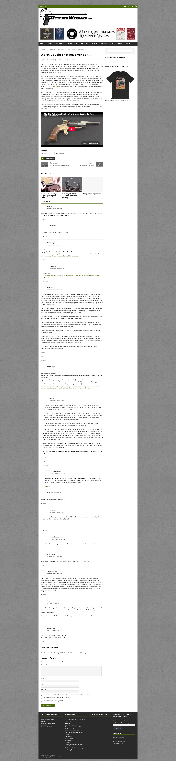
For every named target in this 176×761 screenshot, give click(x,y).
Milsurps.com (68, 736)
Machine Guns (106, 43)
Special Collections (55, 43)
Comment (44, 665)
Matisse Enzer (56, 537)
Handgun (52, 49)
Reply (44, 219)
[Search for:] (120, 51)
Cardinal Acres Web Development (58, 757)
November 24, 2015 (48, 60)
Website (43, 689)
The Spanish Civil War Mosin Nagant (75, 748)
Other (119, 43)
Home (42, 43)
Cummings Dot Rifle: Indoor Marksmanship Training (70, 196)
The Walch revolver (52, 86)
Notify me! (118, 728)
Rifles (93, 43)
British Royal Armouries (47, 719)
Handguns (71, 43)
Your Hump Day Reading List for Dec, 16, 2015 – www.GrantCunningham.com (68, 653)
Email (43, 684)
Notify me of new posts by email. (53, 701)
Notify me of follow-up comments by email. (56, 698)
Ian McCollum (60, 60)
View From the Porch (46, 727)
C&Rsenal (67, 723)
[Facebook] (128, 6)
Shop (128, 43)
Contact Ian (43, 6)
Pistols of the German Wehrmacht (74, 744)
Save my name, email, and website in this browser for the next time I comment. (67, 695)
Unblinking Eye (69, 750)
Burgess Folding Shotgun (92, 194)
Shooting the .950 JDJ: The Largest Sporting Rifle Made (50, 196)
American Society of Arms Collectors (75, 719)
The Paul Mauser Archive (71, 746)
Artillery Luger (69, 721)
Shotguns (84, 43)
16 (75, 60)
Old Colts (67, 742)
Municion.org (68, 740)
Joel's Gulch (44, 725)
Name (43, 679)
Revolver (69, 60)
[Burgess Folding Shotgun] (93, 184)
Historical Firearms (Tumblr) (48, 723)
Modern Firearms (69, 738)
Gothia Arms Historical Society (73, 727)
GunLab (43, 721)
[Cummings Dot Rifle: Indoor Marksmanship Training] (72, 184)
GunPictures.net (69, 729)
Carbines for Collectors (71, 725)
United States (50, 158)
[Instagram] (136, 6)
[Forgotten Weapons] (66, 25)
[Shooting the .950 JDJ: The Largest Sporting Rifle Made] (50, 184)
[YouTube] (125, 6)
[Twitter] (132, 6)
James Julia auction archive (72, 731)
